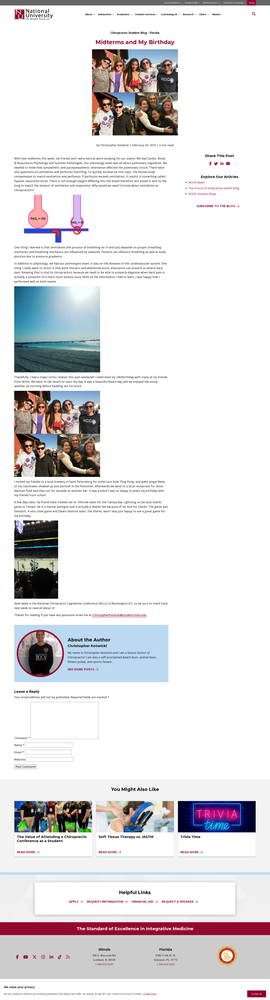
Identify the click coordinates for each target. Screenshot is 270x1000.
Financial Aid (142, 901)
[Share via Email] (228, 164)
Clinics (202, 14)
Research (188, 14)
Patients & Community (233, 2)
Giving (251, 2)
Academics (123, 14)
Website (19, 759)
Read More (26, 852)
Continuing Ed (169, 14)
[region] (135, 991)
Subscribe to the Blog (216, 206)
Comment (22, 738)
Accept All (257, 993)
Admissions (104, 14)
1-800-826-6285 (104, 964)
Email (19, 752)
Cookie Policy (150, 993)
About (88, 14)
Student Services (145, 14)
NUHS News (196, 182)
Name (19, 745)
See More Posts (81, 669)
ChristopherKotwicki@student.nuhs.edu (119, 615)
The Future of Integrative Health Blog (213, 188)
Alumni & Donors (210, 2)
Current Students (171, 2)
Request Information (105, 901)
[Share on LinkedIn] (222, 164)
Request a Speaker (178, 901)
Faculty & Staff (191, 2)
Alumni (216, 14)
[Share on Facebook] (210, 164)
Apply (74, 901)
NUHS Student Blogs (202, 194)
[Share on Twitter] (216, 164)
